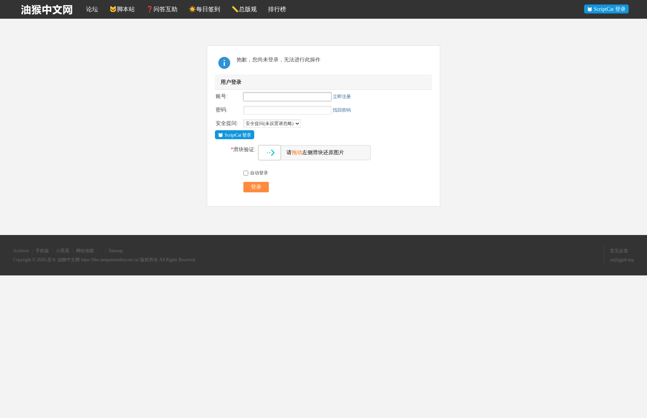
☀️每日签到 (204, 9)
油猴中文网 (68, 259)
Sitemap (116, 250)
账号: (222, 96)
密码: (222, 110)
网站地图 (85, 250)
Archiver (21, 250)
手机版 (42, 250)
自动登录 (259, 173)
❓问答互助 (161, 9)
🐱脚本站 (122, 9)
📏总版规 (244, 9)
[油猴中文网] (47, 9)
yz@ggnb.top (622, 259)
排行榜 (277, 9)
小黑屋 (62, 250)
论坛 (92, 9)
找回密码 (342, 110)
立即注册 (342, 96)
